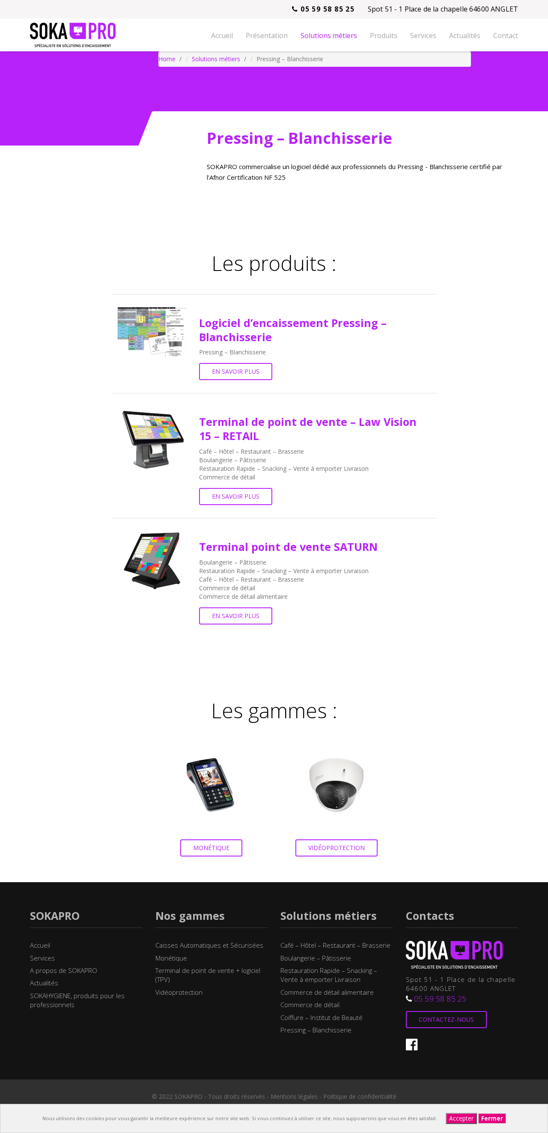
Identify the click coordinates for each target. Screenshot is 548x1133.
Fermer (492, 1118)
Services (423, 35)
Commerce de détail (310, 1004)
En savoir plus (235, 371)
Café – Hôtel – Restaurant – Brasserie (335, 945)
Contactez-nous (446, 1019)
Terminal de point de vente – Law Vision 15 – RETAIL (308, 428)
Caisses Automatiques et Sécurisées (209, 945)
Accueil (222, 35)
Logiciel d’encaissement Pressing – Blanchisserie (293, 329)
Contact (505, 35)
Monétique (211, 848)
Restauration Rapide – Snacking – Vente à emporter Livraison (328, 975)
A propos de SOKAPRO (63, 970)
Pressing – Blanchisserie (315, 1030)
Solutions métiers (329, 35)
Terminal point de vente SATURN (288, 546)
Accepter (461, 1118)
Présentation (267, 35)
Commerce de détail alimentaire (327, 992)
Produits (383, 35)
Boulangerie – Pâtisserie (315, 958)
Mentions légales (294, 1096)
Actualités (464, 35)
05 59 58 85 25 (326, 9)
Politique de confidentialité (359, 1096)
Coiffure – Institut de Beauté (321, 1017)
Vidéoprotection (336, 848)
